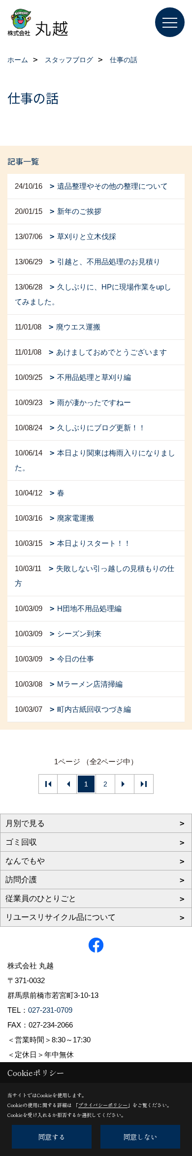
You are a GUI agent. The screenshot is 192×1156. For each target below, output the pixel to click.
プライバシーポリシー (103, 1105)
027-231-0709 (50, 1010)
